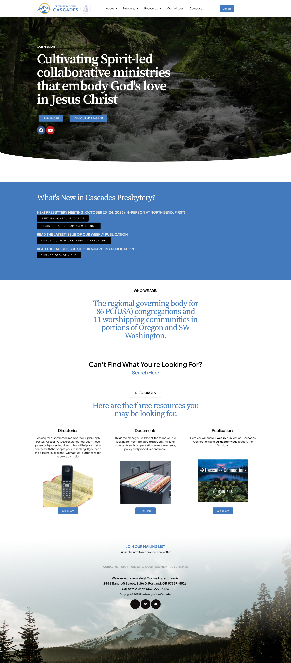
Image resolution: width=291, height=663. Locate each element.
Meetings (129, 8)
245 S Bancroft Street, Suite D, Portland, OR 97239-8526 (145, 583)
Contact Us (196, 8)
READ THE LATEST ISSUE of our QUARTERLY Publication (85, 249)
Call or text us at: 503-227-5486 (145, 589)
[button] (111, 8)
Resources (151, 8)
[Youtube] (50, 130)
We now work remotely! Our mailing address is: (145, 578)
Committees (175, 8)
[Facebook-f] (135, 604)
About (110, 8)
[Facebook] (41, 130)
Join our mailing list (145, 546)
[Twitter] (145, 604)
